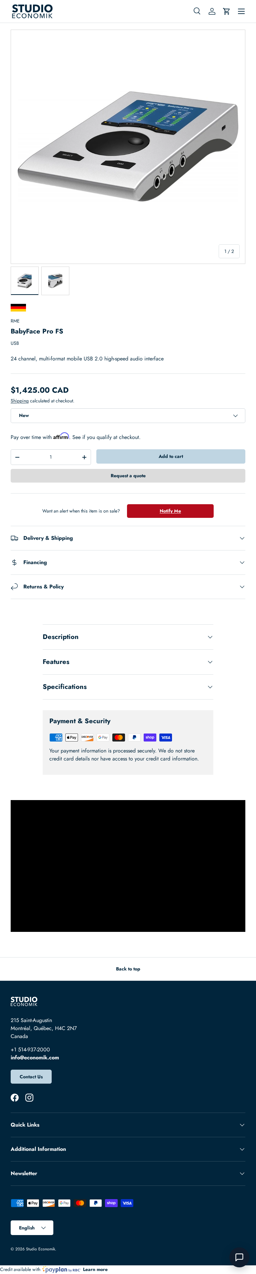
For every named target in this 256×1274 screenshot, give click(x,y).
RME (15, 321)
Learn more (95, 1269)
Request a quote (128, 475)
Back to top (128, 968)
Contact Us (31, 1076)
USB (15, 343)
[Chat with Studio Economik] (239, 1257)
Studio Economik (40, 1249)
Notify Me (170, 511)
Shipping (20, 400)
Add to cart (171, 456)
